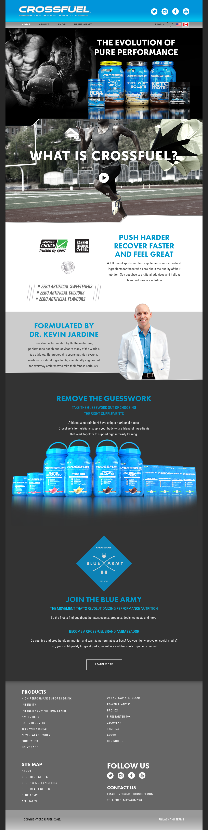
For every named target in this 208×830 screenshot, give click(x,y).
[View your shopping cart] (170, 25)
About (44, 25)
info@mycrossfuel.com (135, 794)
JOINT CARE (30, 747)
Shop (61, 25)
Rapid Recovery (34, 723)
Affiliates (29, 801)
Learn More (104, 664)
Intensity (29, 705)
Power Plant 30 (118, 704)
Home (26, 25)
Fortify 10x (30, 741)
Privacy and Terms (171, 819)
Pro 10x (112, 710)
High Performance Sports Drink (47, 698)
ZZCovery (114, 723)
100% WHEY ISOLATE (35, 729)
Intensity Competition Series (44, 711)
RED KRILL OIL (116, 741)
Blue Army (83, 25)
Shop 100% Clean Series (39, 783)
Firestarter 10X (119, 717)
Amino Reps (30, 717)
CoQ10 (111, 735)
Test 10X (113, 729)
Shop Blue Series (35, 777)
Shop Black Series (36, 789)
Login (160, 25)
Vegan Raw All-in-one (124, 698)
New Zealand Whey (36, 735)
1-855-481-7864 (132, 800)
